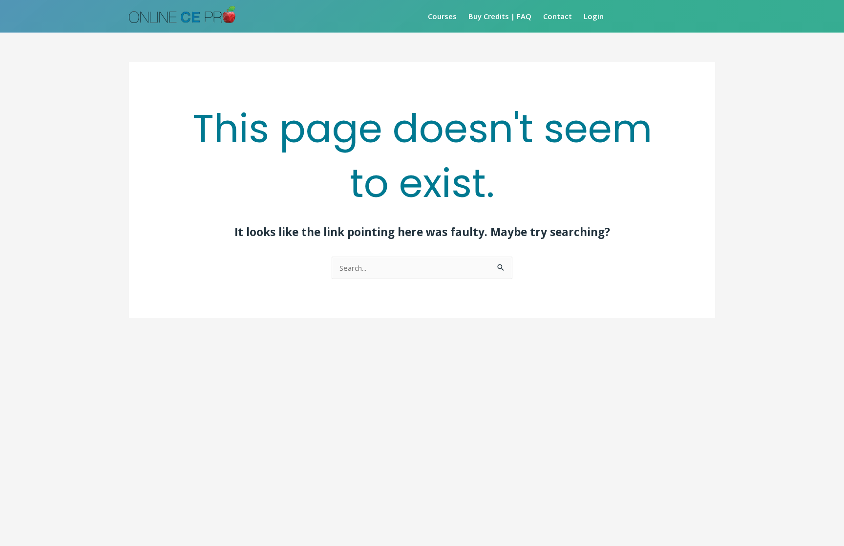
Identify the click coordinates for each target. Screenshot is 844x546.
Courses (442, 16)
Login (594, 16)
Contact (557, 16)
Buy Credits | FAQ (499, 16)
